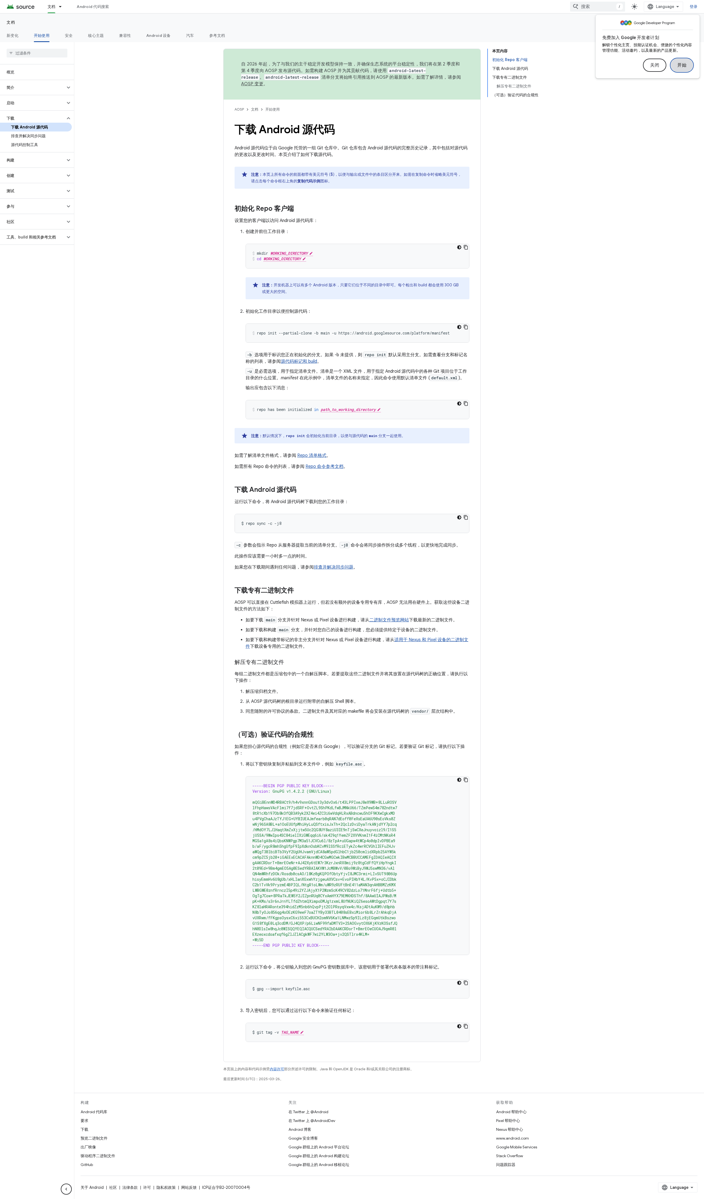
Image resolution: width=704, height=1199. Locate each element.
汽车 (190, 35)
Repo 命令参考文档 (324, 466)
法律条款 (130, 1187)
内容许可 (277, 1069)
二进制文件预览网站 (389, 620)
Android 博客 (299, 1129)
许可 (147, 1187)
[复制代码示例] (466, 247)
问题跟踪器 (505, 1164)
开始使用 (42, 35)
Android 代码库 (94, 1111)
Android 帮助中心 (511, 1111)
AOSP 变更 (252, 84)
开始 (681, 65)
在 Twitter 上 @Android (308, 1111)
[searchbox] (37, 53)
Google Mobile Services (516, 1147)
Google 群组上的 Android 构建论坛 (318, 1155)
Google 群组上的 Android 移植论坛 (318, 1164)
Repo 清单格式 (311, 455)
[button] (32, 87)
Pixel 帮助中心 (508, 1120)
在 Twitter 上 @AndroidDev (311, 1120)
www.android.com (512, 1138)
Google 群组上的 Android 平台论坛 (318, 1147)
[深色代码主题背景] (459, 247)
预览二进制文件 (94, 1138)
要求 (84, 1120)
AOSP (239, 109)
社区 (113, 1187)
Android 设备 (158, 35)
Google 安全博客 (303, 1138)
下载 (84, 1129)
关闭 (654, 65)
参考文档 (217, 35)
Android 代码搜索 (93, 6)
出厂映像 (88, 1147)
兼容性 (125, 35)
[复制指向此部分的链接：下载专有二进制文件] (299, 591)
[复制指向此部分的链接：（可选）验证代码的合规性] (319, 735)
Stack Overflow (509, 1155)
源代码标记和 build (299, 361)
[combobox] (597, 7)
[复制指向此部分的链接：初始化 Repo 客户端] (299, 209)
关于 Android (92, 1187)
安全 (69, 35)
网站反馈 (189, 1187)
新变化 (12, 35)
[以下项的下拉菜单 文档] (62, 6)
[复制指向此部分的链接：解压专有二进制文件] (289, 662)
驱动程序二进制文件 (98, 1155)
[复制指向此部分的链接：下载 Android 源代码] (301, 490)
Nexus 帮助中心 (509, 1129)
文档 (52, 6)
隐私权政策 (166, 1187)
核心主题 (96, 35)
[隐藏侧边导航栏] (66, 1189)
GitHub (87, 1164)
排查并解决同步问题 (333, 567)
